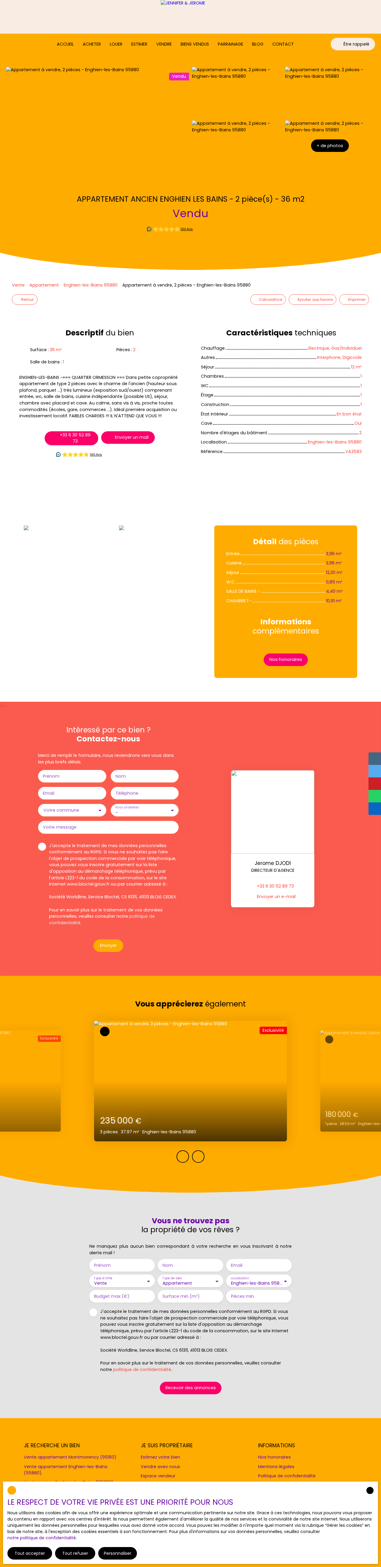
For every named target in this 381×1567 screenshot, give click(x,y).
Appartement (44, 285)
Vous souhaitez (126, 807)
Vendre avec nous (160, 1467)
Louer (116, 44)
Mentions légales (276, 1467)
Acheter (92, 44)
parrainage (230, 44)
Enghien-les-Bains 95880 (91, 285)
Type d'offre (103, 1278)
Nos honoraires (274, 1457)
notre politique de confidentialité (41, 1538)
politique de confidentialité (142, 1370)
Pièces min (242, 1296)
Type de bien (172, 1278)
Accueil (65, 44)
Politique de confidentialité (287, 1476)
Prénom (51, 776)
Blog (257, 44)
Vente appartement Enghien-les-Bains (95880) (65, 1470)
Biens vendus (195, 44)
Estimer (139, 44)
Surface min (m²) (181, 1296)
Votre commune (61, 810)
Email (48, 793)
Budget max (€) (111, 1296)
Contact (283, 44)
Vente (18, 285)
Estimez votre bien (160, 1457)
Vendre (164, 44)
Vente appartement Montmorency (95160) (70, 1457)
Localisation (240, 1278)
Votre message (59, 827)
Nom (120, 776)
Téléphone (126, 793)
